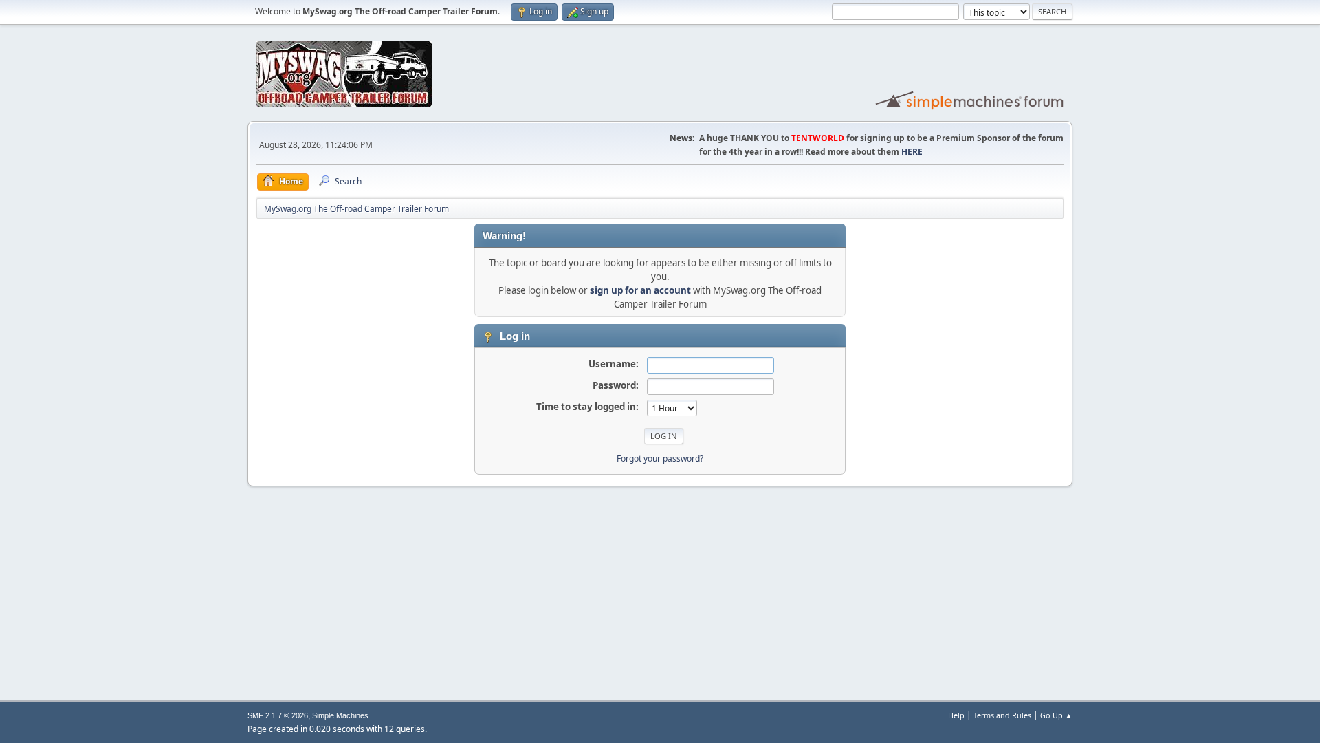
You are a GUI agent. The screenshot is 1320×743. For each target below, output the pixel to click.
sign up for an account (640, 290)
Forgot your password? (660, 458)
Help (956, 715)
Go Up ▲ (1056, 715)
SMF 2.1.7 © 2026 (278, 715)
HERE (912, 152)
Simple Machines (340, 715)
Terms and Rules (1002, 715)
